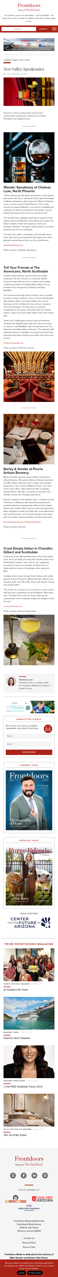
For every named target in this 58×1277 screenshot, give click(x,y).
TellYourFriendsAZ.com (13, 343)
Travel (16, 1032)
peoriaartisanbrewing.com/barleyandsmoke (22, 522)
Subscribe (29, 752)
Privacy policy (35, 1273)
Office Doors (19, 1081)
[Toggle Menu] (54, 28)
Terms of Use (29, 1247)
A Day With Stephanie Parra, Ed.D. (23, 1087)
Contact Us (29, 1238)
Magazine (25, 984)
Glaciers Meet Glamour (17, 1038)
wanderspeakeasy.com (13, 245)
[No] (54, 1268)
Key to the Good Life (13, 1129)
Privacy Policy (29, 1242)
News (15, 60)
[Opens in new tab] (29, 922)
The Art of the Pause (15, 1135)
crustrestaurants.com (13, 606)
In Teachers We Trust (16, 990)
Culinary (8, 60)
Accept (21, 1273)
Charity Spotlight (12, 984)
